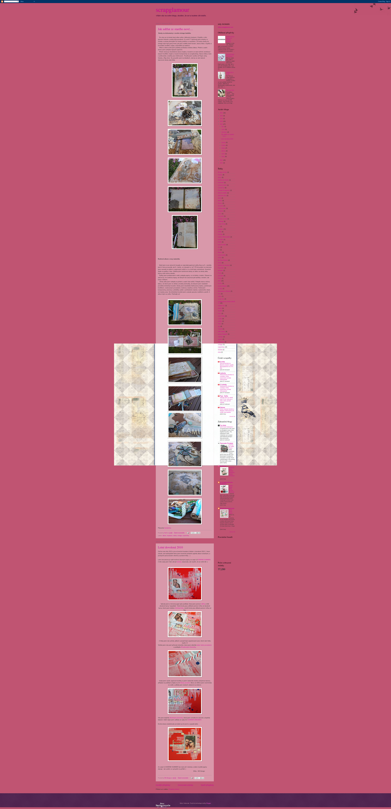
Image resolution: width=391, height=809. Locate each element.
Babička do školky (223, 180)
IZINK (219, 231)
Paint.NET (221, 268)
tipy (219, 326)
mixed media (221, 255)
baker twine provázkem (204, 645)
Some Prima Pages (231, 511)
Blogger (208, 803)
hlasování (221, 216)
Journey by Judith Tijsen (231, 446)
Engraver (220, 211)
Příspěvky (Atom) (174, 789)
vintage (179, 535)
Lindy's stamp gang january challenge (231, 489)
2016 (221, 116)
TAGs (219, 323)
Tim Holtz (223, 425)
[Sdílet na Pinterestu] (199, 533)
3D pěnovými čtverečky (188, 647)
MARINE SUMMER (204, 559)
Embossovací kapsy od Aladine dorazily (230, 39)
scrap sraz (221, 299)
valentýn (220, 337)
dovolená (220, 206)
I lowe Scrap (221, 224)
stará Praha (221, 316)
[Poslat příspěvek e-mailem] (187, 533)
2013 (221, 124)
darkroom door (222, 195)
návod (219, 262)
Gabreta (222, 407)
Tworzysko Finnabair (226, 443)
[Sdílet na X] (195, 533)
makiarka (223, 373)
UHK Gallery (221, 331)
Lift (219, 250)
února (223, 154)
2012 (221, 160)
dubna (224, 148)
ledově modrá (222, 244)
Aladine (220, 175)
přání (219, 281)
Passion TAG (230, 90)
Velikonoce (221, 342)
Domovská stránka (185, 785)
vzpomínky (186, 535)
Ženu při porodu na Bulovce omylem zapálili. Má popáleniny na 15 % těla (227, 366)
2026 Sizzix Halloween (226, 427)
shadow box (221, 305)
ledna (223, 156)
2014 (221, 121)
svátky (220, 321)
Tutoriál (220, 329)
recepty (220, 288)
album (164, 535)
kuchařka (220, 239)
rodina (175, 535)
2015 (221, 118)
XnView (220, 349)
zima (219, 352)
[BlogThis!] (193, 533)
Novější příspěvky (163, 785)
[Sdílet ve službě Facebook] (197, 533)
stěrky (203, 604)
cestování (221, 182)
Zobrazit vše (232, 416)
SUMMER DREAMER (194, 720)
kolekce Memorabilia (224, 237)
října (223, 126)
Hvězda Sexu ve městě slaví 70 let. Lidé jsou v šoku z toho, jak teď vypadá (226, 400)
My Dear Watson (223, 260)
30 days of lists (222, 172)
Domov (220, 203)
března (224, 151)
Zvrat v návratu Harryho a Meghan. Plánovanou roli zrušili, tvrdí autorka (227, 410)
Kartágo (220, 234)
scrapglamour (172, 9)
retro (219, 294)
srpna (223, 129)
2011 (221, 163)
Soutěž (220, 311)
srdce (219, 313)
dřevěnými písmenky (176, 718)
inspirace (169, 535)
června (224, 142)
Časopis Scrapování (224, 190)
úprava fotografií (222, 334)
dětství (220, 200)
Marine (220, 252)
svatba (220, 318)
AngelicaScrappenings (227, 508)
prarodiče (220, 275)
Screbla (222, 362)
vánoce (220, 339)
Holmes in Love (222, 219)
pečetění (220, 270)
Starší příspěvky (207, 785)
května (224, 145)
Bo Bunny (223, 466)
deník (219, 198)
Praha (219, 273)
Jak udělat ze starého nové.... (175, 29)
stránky (179, 562)
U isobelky (223, 384)
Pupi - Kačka (224, 396)
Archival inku (179, 608)
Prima (219, 278)
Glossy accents (185, 683)
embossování (222, 208)
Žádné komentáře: (179, 533)
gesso (219, 213)
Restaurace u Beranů (224, 291)
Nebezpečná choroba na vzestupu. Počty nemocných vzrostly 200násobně (227, 377)
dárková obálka (222, 193)
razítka (220, 283)
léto (219, 247)
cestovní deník (222, 185)
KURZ (219, 242)
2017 (221, 113)
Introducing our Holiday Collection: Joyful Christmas (231, 471)
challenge (221, 221)
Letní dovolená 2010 (170, 547)
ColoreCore (221, 187)
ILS (219, 226)
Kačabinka (167, 528)
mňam (220, 257)
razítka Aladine (222, 286)
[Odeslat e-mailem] (192, 533)
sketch (220, 308)
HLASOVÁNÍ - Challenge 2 (230, 55)
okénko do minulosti (224, 265)
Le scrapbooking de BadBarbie (226, 483)
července (224, 132)
